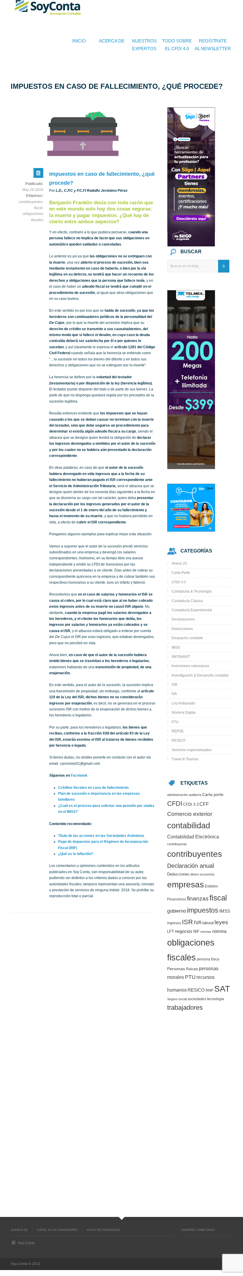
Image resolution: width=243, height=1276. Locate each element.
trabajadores (185, 1007)
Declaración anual (190, 865)
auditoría (195, 795)
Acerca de (111, 40)
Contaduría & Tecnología (192, 591)
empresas (185, 884)
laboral (208, 923)
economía (207, 874)
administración (177, 795)
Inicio (79, 40)
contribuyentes (30, 202)
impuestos (202, 910)
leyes (221, 922)
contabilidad (188, 825)
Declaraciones (183, 619)
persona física (208, 959)
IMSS (176, 647)
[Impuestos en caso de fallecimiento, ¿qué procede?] (83, 134)
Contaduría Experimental (192, 610)
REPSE (178, 731)
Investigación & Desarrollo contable (200, 675)
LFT (170, 931)
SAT (222, 988)
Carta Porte (181, 573)
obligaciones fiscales (33, 217)
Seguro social (177, 999)
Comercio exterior (189, 814)
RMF (209, 990)
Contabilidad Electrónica (193, 836)
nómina (219, 931)
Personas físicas (182, 969)
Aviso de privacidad (103, 1229)
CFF (204, 804)
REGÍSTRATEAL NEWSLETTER (213, 44)
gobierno (176, 911)
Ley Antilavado (183, 703)
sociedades (197, 999)
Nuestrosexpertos (144, 44)
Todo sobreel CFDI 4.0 (177, 44)
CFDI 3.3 (191, 804)
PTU (175, 722)
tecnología (215, 999)
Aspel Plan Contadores (57, 1229)
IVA (174, 694)
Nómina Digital (184, 712)
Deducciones (182, 629)
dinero (194, 874)
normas (205, 931)
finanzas (198, 898)
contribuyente (177, 844)
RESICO (178, 740)
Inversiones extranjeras (190, 666)
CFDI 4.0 (179, 582)
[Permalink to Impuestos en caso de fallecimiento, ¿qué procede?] (38, 174)
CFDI (174, 803)
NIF (196, 931)
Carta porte (212, 794)
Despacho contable (187, 638)
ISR (175, 685)
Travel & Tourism (185, 759)
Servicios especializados (192, 750)
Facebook (79, 775)
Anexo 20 (179, 563)
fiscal (38, 208)
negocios (183, 931)
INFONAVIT (181, 657)
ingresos (174, 923)
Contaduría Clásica (187, 601)
